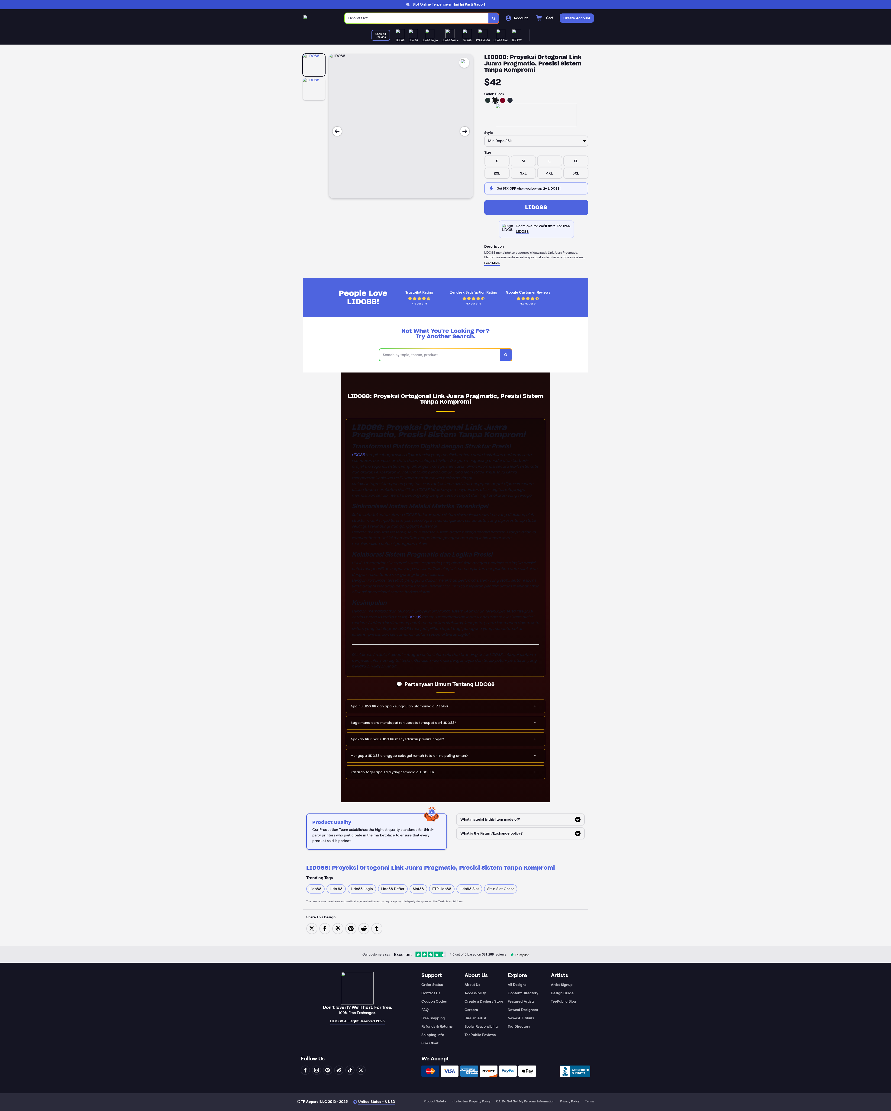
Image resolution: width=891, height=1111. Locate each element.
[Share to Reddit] (363, 928)
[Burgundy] (502, 100)
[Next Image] (464, 131)
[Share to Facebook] (324, 928)
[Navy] (510, 100)
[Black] (495, 100)
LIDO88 (536, 207)
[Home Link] (305, 18)
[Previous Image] (337, 131)
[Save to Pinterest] (350, 928)
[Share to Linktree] (337, 928)
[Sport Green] (487, 100)
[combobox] (417, 18)
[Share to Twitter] (311, 928)
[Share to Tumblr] (376, 928)
